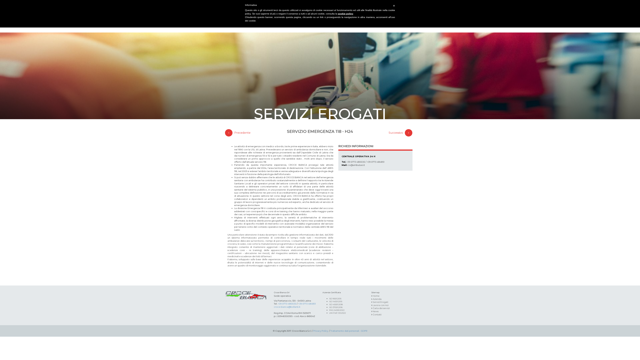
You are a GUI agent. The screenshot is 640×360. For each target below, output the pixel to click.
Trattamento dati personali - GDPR (348, 331)
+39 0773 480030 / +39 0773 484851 (365, 161)
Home (376, 295)
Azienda (377, 299)
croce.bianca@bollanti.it (287, 307)
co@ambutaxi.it (356, 165)
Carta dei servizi (381, 308)
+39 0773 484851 (307, 303)
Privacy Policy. (321, 331)
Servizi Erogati (380, 302)
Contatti (377, 314)
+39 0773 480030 (287, 303)
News (375, 311)
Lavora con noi (380, 305)
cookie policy (345, 13)
